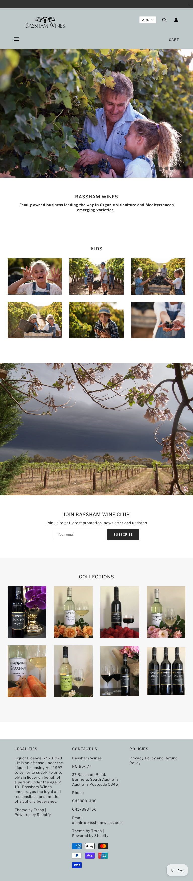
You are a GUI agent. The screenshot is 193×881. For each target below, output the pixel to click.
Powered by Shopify (33, 814)
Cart (174, 40)
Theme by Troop (29, 809)
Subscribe (123, 534)
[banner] (45, 22)
